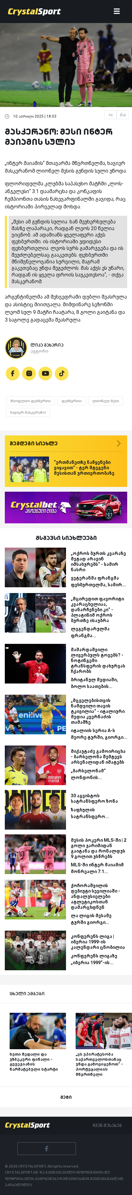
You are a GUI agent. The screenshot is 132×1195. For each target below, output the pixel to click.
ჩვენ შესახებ (107, 1125)
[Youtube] (45, 373)
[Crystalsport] (34, 11)
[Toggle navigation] (117, 11)
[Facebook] (13, 373)
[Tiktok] (62, 373)
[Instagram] (29, 373)
